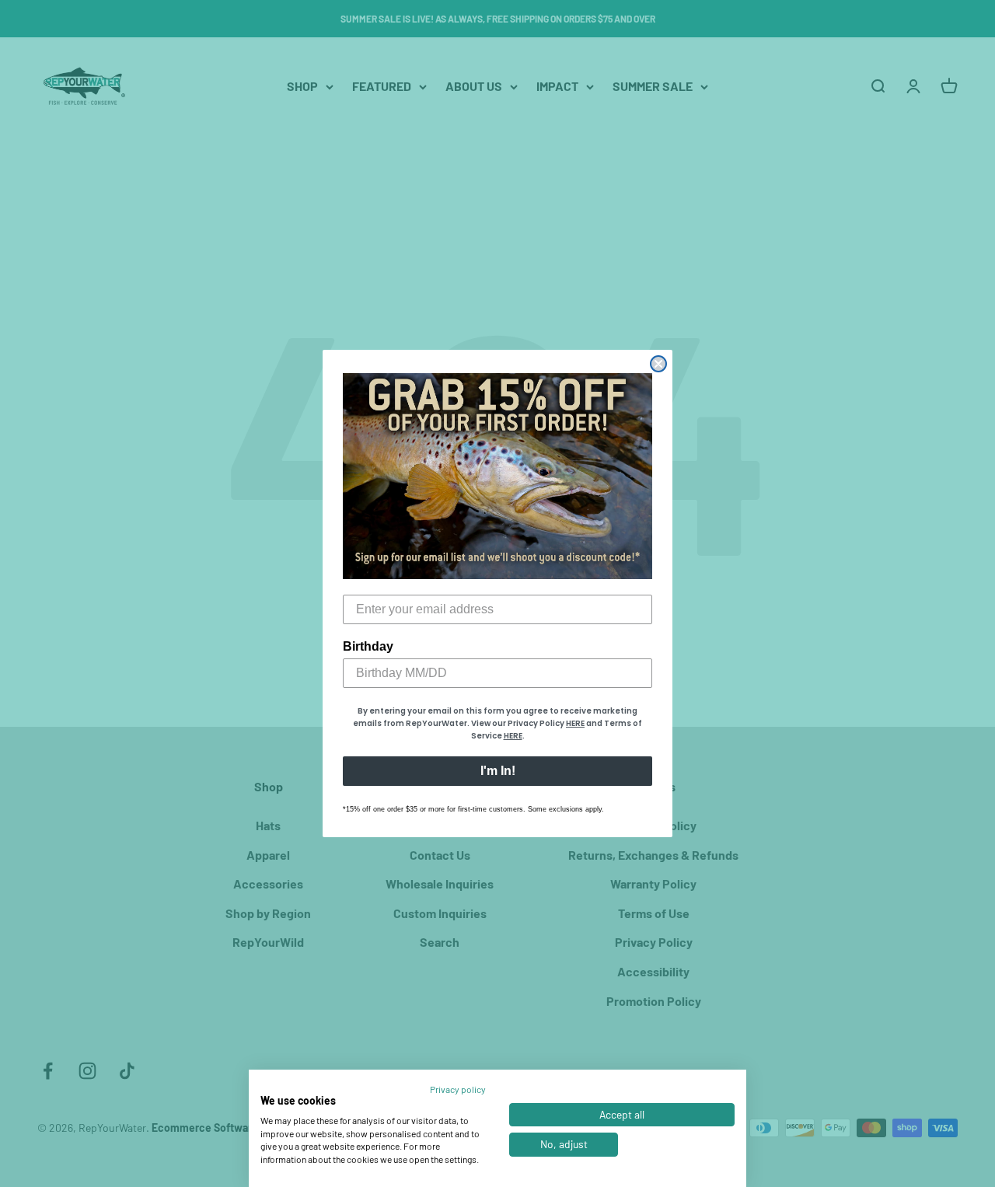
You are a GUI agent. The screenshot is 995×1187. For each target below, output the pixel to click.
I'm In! (497, 770)
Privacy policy (458, 1089)
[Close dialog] (658, 364)
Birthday (368, 646)
